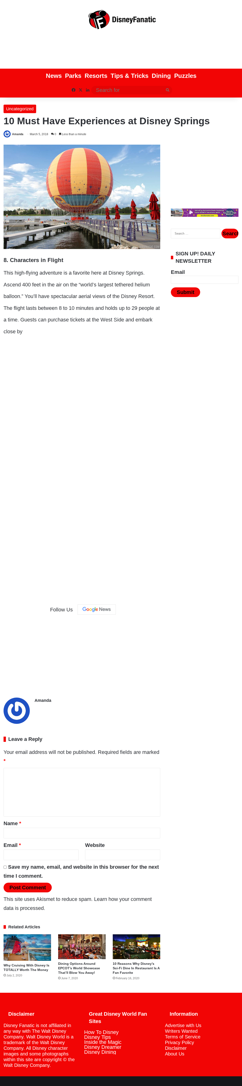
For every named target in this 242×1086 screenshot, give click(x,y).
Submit (185, 292)
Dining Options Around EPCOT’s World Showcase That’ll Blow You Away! (79, 968)
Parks (73, 75)
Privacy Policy (179, 1042)
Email (12, 845)
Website (95, 845)
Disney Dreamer (102, 1047)
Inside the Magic (102, 1042)
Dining (161, 75)
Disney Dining (100, 1052)
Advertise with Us (183, 1025)
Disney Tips (97, 1037)
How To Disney (101, 1032)
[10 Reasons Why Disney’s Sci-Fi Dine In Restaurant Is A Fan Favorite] (136, 946)
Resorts (96, 75)
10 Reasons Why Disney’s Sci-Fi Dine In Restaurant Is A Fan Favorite (136, 968)
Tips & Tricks (129, 75)
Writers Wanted (181, 1031)
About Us (174, 1053)
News (54, 75)
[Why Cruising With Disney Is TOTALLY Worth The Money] (27, 947)
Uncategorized (20, 109)
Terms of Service (182, 1036)
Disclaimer (176, 1048)
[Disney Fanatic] (121, 21)
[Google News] (97, 609)
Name (12, 823)
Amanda (17, 134)
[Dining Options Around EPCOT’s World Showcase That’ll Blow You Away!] (82, 946)
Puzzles (185, 75)
